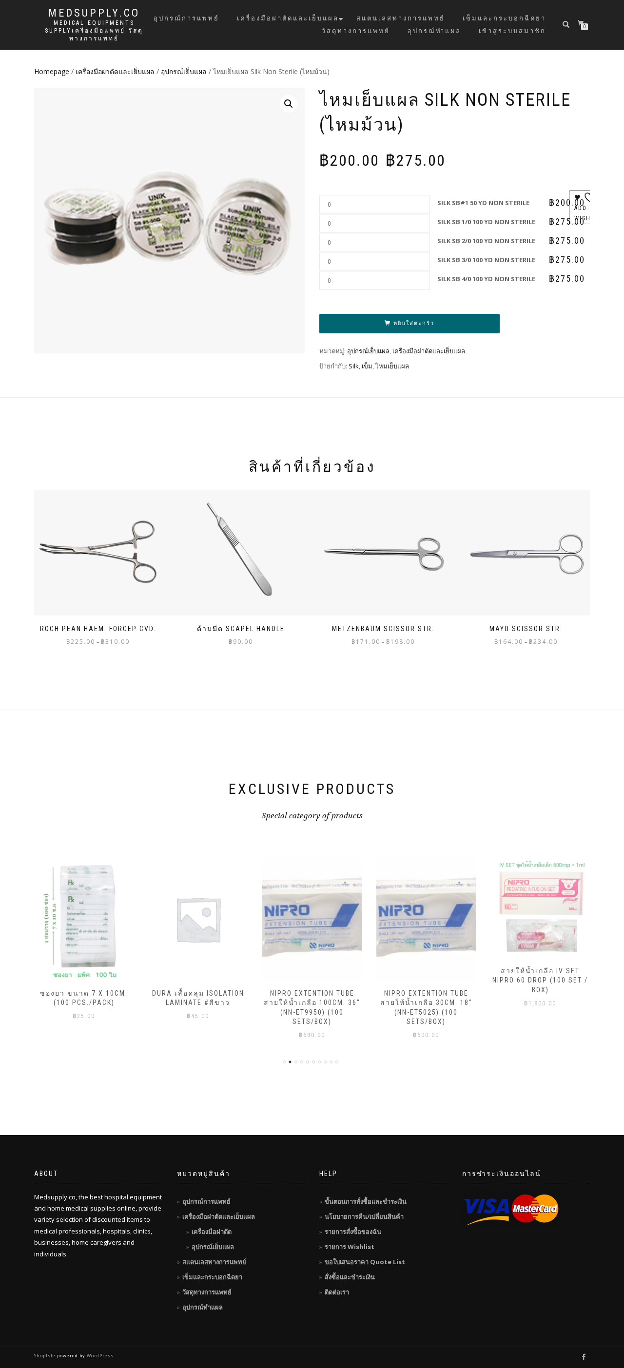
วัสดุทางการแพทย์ (356, 31)
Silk (354, 366)
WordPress (99, 1355)
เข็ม (367, 366)
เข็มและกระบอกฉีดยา (504, 18)
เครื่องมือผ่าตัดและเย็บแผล (288, 18)
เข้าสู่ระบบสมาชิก (512, 31)
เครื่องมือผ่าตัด (212, 1231)
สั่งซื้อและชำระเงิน (350, 1276)
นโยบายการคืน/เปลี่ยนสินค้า (364, 1216)
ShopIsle (45, 1355)
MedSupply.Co (94, 13)
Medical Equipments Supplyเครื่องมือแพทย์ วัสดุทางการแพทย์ (94, 30)
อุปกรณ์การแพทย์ (186, 18)
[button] (288, 104)
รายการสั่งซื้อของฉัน (353, 1231)
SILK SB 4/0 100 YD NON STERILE (486, 278)
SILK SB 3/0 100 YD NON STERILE (486, 259)
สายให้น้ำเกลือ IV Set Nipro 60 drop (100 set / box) (540, 980)
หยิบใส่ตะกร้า (413, 323)
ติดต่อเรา (337, 1292)
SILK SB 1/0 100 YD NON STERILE (486, 221)
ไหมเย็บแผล (392, 366)
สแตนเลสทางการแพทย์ (400, 18)
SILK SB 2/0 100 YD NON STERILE (486, 240)
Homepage (51, 71)
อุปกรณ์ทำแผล (434, 31)
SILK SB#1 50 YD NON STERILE (483, 202)
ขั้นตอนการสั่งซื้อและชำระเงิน (366, 1201)
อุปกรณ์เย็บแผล (184, 71)
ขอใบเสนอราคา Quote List (365, 1261)
